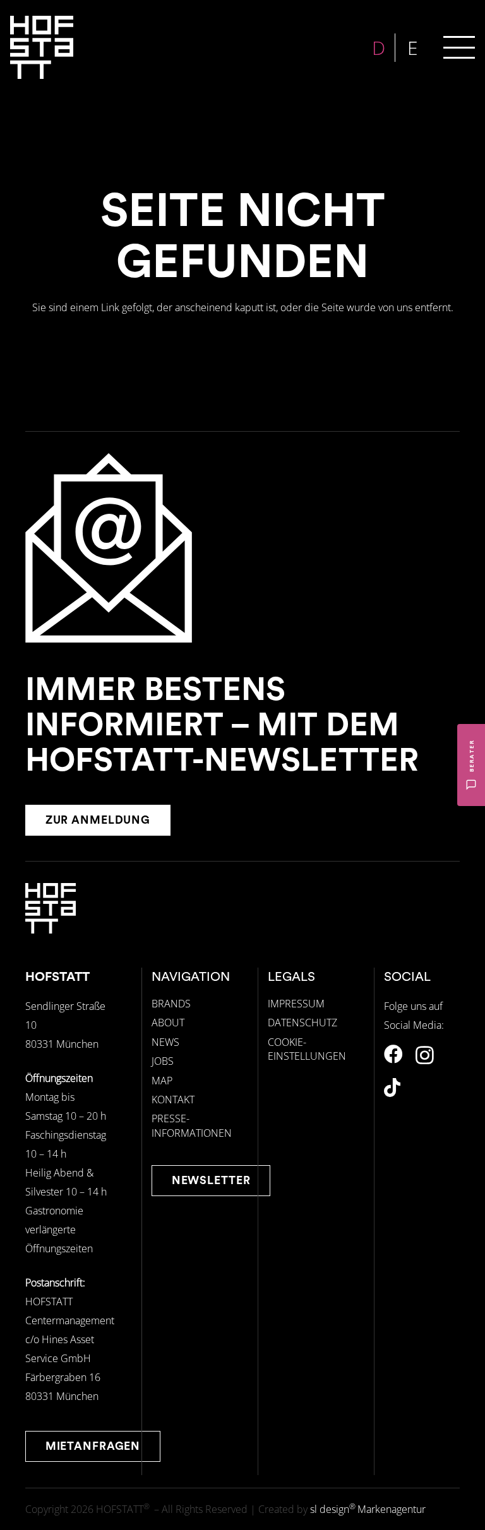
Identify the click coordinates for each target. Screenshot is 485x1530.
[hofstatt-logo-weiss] (41, 47)
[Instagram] (425, 1055)
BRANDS (171, 1004)
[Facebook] (393, 1054)
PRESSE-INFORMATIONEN (192, 1125)
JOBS (163, 1061)
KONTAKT (173, 1099)
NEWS (165, 1042)
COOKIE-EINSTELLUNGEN (307, 1049)
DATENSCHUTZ (302, 1022)
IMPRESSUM (296, 1004)
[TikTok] (392, 1087)
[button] (459, 47)
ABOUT (168, 1022)
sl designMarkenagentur (368, 1509)
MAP (162, 1081)
